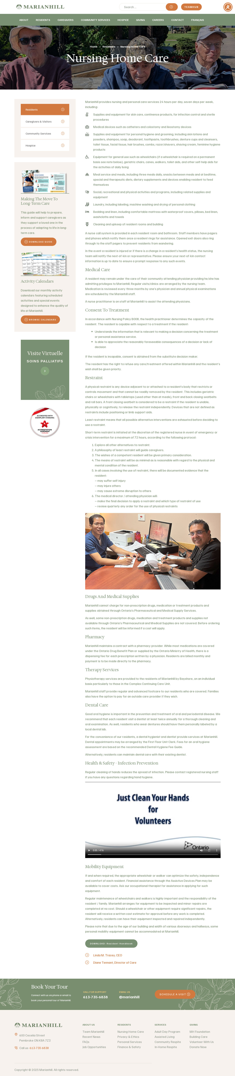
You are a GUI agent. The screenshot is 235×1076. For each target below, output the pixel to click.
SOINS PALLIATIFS (45, 361)
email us (124, 992)
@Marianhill (129, 996)
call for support (94, 992)
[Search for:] (148, 7)
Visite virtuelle (45, 353)
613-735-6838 (95, 996)
